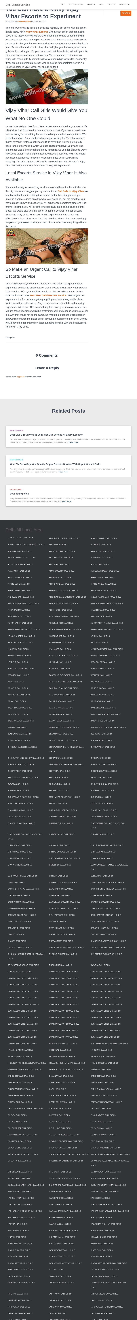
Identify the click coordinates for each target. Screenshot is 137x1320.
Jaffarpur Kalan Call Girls (105, 1270)
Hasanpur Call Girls (101, 1218)
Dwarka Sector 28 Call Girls (64, 1024)
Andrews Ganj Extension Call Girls (67, 597)
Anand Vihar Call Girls (19, 590)
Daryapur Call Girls (59, 895)
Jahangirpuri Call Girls (61, 1283)
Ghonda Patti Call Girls (103, 1115)
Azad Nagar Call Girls (19, 655)
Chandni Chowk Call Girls (21, 823)
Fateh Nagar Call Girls (20, 1056)
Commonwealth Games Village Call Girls (109, 867)
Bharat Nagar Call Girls (103, 764)
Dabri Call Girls (16, 882)
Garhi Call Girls (57, 1089)
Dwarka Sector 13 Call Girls (23, 985)
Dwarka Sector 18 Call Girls (64, 998)
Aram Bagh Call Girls (19, 610)
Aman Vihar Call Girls (19, 571)
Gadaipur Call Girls (101, 1069)
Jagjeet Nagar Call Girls (104, 1276)
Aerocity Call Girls (101, 545)
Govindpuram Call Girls (103, 1135)
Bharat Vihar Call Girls (20, 771)
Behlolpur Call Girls (19, 740)
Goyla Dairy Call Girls (102, 1141)
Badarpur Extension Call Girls (65, 675)
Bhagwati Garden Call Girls (22, 747)
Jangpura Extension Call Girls (107, 1307)
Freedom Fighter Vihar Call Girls (67, 1063)
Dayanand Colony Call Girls (105, 902)
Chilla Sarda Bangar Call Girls (107, 845)
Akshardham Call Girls (61, 558)
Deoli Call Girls (57, 921)
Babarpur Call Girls (59, 669)
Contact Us (124, 5)
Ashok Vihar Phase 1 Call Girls (107, 623)
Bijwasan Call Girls (18, 784)
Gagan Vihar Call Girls (61, 1076)
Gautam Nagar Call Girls (104, 1095)
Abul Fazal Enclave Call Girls (64, 538)
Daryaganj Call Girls (19, 895)
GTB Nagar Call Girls (60, 1172)
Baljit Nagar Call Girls (20, 708)
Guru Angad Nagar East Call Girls (26, 1185)
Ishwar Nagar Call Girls (20, 1270)
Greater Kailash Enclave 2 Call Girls (110, 1154)
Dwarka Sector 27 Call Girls (23, 1024)
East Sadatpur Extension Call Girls (109, 1043)
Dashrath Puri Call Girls (21, 902)
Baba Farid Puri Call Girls (21, 669)
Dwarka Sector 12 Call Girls (64, 978)
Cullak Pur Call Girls (102, 876)
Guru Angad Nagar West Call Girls (67, 1185)
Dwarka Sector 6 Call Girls (22, 1037)
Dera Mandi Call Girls (19, 928)
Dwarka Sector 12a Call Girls (106, 978)
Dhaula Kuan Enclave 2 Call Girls (108, 948)
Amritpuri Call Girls (60, 577)
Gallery (111, 5)
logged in (20, 377)
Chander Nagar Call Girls (63, 817)
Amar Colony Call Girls (61, 571)
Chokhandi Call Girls (102, 858)
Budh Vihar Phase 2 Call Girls (64, 797)
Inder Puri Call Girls (102, 1250)
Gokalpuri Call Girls (102, 1122)
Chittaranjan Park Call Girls (64, 858)
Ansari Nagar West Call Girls (23, 603)
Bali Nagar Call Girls (102, 701)
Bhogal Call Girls (58, 778)
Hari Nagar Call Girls (60, 1204)
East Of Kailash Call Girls (63, 1043)
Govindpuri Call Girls (19, 1141)
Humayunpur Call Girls (61, 1244)
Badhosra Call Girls (101, 675)
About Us (91, 5)
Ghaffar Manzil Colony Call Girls (25, 1109)
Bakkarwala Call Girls (102, 695)
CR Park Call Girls (58, 876)
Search (126, 13)
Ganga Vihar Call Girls (103, 1082)
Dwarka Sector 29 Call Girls (106, 1024)
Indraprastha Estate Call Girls (65, 1263)
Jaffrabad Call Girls (19, 1276)
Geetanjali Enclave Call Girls (106, 1102)
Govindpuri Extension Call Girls (66, 1141)
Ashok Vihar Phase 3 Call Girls (65, 629)
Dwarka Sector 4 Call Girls (63, 1030)
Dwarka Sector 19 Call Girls (64, 1004)
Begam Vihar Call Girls (61, 734)
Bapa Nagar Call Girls (60, 714)
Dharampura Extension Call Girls (108, 941)
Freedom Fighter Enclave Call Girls (27, 1063)
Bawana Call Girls (17, 727)
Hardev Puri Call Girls (61, 1198)
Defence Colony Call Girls (63, 908)
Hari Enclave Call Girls (20, 1204)
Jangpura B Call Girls (60, 1307)
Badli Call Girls (16, 682)
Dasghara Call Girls (101, 895)
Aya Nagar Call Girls (60, 649)
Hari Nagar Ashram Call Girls (106, 1204)
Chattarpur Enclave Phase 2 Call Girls (25, 836)
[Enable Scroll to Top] (131, 1314)
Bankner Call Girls (18, 714)
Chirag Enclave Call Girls (63, 852)
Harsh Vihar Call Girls (61, 1218)
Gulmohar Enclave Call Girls (64, 1178)
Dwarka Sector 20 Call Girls (64, 1011)
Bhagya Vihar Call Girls (103, 747)
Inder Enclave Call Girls (62, 1250)
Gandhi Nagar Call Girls (103, 1076)
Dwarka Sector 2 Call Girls (22, 1011)
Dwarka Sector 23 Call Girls (64, 1017)
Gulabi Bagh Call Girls (19, 1178)
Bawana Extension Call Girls (64, 727)
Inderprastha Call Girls (62, 1257)
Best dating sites (19, 493)
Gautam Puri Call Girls (20, 1102)
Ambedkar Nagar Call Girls (105, 571)
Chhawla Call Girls (59, 845)
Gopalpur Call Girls (101, 1128)
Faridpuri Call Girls (101, 1050)
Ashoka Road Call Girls (61, 636)
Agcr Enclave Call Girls (62, 551)
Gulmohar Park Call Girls (104, 1178)
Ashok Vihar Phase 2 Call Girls (24, 629)
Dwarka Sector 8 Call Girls (105, 1037)
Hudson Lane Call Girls (20, 1244)
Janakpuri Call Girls (60, 1300)
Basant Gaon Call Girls (61, 721)
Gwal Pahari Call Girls (19, 1191)
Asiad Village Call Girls (20, 642)
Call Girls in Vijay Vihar (71, 191)
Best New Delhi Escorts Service (48, 295)
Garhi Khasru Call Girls (20, 1095)
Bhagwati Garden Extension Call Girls (66, 749)
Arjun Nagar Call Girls (103, 610)
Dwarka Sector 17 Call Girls (23, 998)
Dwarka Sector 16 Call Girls (23, 991)
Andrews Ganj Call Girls (21, 597)
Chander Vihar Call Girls (104, 817)
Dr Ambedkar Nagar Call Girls (23, 965)
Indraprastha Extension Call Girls (109, 1263)
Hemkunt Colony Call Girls (63, 1231)
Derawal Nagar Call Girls (104, 928)
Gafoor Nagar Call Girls (21, 1076)
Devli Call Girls (16, 934)
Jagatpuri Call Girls (60, 1276)
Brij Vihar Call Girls (18, 791)
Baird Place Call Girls (102, 688)
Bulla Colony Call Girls (20, 804)
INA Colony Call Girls (19, 1250)
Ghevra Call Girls (17, 1115)
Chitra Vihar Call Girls (103, 852)
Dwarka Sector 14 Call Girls (64, 985)
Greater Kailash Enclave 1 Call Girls (68, 1154)
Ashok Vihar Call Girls (61, 623)
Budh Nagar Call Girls (102, 791)
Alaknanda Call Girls (102, 558)
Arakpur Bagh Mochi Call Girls (107, 603)
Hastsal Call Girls (17, 1224)
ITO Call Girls (56, 1270)
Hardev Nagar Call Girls (21, 1198)
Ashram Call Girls (100, 636)
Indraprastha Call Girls (20, 1263)
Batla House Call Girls (103, 721)
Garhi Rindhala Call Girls (62, 1095)
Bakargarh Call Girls (19, 695)
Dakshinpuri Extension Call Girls (108, 889)
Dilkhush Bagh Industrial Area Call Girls (26, 956)
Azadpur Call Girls (18, 662)
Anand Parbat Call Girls (103, 584)
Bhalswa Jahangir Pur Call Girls (66, 764)
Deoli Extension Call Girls (105, 921)
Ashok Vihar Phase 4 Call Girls (107, 629)
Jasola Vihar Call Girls (103, 1313)
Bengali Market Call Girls (63, 740)
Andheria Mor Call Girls (103, 590)
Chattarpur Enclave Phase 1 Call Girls (108, 825)
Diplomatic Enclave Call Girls (106, 954)
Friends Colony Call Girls (104, 1063)
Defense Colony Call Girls (22, 915)
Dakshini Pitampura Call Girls (23, 889)
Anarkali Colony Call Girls (63, 590)
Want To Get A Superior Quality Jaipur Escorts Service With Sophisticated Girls (55, 464)
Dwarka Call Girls (100, 965)
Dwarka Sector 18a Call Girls (106, 998)
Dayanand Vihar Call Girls (21, 908)
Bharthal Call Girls (59, 771)
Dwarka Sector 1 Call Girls (63, 972)
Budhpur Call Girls (101, 797)
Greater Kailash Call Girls (63, 1148)
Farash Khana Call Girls (20, 1050)
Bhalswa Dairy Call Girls (21, 764)
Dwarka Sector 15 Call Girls (106, 985)
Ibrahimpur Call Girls (102, 1244)
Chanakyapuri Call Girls (103, 810)
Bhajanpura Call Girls (61, 758)
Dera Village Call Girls (61, 928)
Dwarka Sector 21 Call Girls (106, 1011)
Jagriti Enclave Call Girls (21, 1283)
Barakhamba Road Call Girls (105, 714)
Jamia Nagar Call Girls (19, 1300)
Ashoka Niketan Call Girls (21, 636)
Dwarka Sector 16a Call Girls (64, 991)
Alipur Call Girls (100, 564)
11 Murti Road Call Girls (20, 538)
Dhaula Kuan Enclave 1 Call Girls (66, 948)
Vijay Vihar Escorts (37, 31)
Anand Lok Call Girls (19, 584)
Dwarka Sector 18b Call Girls (23, 1004)
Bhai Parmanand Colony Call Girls (26, 758)
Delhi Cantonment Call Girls (106, 915)
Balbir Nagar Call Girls (61, 701)
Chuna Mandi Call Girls (20, 865)
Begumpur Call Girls (102, 734)
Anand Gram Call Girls (102, 577)
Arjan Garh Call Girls (60, 610)
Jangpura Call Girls (101, 1300)
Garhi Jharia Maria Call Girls (106, 1089)
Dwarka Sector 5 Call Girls (105, 1030)
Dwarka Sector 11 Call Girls (22, 978)
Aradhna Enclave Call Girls (63, 603)
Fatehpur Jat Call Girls (103, 1056)
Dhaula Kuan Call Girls (20, 948)
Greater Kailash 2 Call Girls (23, 1154)
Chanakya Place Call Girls (63, 810)
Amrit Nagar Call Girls (20, 577)
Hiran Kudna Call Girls (102, 1231)
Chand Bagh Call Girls (19, 817)
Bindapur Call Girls (59, 784)
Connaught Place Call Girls (22, 876)
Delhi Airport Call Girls (62, 915)
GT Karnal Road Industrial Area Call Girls (110, 1163)
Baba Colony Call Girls (103, 662)
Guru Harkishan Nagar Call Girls (108, 1185)
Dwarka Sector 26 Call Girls (106, 1017)
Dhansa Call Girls (17, 941)
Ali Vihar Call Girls (59, 564)
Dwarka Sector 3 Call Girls (22, 1030)
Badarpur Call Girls (18, 675)
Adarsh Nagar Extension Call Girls (26, 545)
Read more (73, 442)
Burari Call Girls (58, 804)
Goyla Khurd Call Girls (20, 1148)
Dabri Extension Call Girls (63, 882)
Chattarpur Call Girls (61, 823)
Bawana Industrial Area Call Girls (108, 727)
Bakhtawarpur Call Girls (62, 695)
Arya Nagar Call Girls (19, 616)
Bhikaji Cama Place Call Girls (23, 778)
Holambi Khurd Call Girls (104, 1237)
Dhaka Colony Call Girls (62, 934)
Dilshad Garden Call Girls (63, 954)
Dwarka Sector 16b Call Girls (106, 991)
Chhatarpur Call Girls (19, 845)
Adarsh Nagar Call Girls (104, 538)
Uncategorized (16, 430)
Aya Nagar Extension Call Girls (107, 649)
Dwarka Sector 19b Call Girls (106, 1004)
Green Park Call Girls (19, 1161)
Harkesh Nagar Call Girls (21, 1218)
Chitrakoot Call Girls (19, 858)
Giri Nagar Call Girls (19, 1122)
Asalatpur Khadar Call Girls (64, 616)
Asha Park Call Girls (101, 616)
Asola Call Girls (99, 642)
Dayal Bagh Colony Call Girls (64, 902)
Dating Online (16, 489)
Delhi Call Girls (76, 5)
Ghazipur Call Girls (101, 1109)
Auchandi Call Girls (18, 649)
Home (62, 5)
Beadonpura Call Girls (20, 734)
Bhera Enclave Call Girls (104, 771)
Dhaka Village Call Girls (103, 934)
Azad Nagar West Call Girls (105, 655)
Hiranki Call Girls (17, 1237)
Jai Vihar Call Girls (18, 1294)
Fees (101, 5)
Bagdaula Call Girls (101, 682)
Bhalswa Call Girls (101, 758)
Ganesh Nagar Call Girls (62, 1082)
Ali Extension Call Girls (20, 564)
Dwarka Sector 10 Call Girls (106, 972)
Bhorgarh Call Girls (102, 778)
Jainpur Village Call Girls (104, 1294)
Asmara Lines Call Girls (61, 642)
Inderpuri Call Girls (101, 1257)
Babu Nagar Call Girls (102, 669)
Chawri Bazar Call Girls (61, 834)
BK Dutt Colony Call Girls (104, 784)
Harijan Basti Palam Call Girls (65, 1211)
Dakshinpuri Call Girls (61, 889)
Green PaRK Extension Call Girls (66, 1161)
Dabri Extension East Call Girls (107, 882)
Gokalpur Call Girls (60, 1122)
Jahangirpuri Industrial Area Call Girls (108, 1285)
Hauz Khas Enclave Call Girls (106, 1224)
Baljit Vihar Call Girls (61, 708)
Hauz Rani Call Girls (18, 1231)
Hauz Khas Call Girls (60, 1224)
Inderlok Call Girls (18, 1257)
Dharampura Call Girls (61, 941)
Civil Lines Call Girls (60, 865)
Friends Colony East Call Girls (24, 1069)
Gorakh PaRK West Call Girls (64, 1135)
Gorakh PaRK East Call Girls (23, 1135)
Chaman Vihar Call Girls (20, 810)
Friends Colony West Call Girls (66, 1069)
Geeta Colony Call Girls (62, 1102)
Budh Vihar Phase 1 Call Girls (23, 797)
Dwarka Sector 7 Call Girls (63, 1037)
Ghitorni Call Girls (59, 1115)
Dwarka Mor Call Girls (20, 972)
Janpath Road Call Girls (20, 1313)
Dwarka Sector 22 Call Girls (23, 1017)
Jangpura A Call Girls (19, 1307)
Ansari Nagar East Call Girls (106, 597)
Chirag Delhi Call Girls (20, 852)
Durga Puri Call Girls (60, 965)
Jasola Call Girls (58, 1313)
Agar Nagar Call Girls (19, 551)
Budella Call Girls (59, 791)
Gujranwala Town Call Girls (106, 1172)
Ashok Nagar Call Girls (20, 623)
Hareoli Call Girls (100, 1198)
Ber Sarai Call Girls (101, 740)
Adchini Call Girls (58, 545)
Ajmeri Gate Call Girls (102, 551)
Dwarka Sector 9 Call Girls (22, 1043)
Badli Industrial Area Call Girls (65, 682)
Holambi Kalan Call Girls (62, 1237)
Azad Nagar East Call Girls (63, 655)
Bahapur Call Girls (18, 688)
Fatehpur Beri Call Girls (62, 1056)
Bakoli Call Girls (17, 701)
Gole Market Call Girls (20, 1128)
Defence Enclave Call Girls (105, 908)
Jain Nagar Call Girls (60, 1294)
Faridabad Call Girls (60, 1050)
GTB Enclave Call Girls (20, 1172)
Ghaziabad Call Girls (60, 1109)
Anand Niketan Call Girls (62, 584)
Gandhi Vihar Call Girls (20, 1082)
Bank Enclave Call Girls (103, 708)
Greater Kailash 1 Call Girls (106, 1148)
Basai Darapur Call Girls (21, 721)
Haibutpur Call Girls (60, 1191)
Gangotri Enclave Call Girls (23, 1089)
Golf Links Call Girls (60, 1128)
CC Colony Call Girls (102, 804)
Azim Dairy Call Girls (60, 662)
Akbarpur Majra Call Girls (22, 558)
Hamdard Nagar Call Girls (104, 1191)
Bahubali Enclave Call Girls (63, 688)
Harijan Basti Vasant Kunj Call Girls (110, 1211)
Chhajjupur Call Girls (102, 834)
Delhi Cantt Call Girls (19, 921)
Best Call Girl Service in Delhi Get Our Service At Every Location (46, 434)
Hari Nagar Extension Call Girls (25, 1211)
